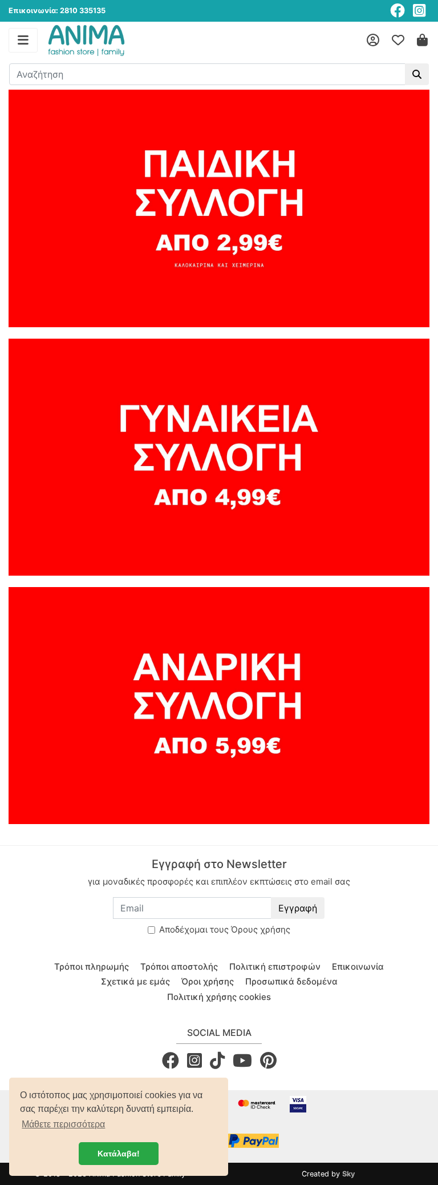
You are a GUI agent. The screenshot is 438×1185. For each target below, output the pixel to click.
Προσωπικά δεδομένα (291, 981)
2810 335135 (83, 10)
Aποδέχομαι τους (224, 929)
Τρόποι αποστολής (179, 966)
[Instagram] (419, 10)
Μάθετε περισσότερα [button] (63, 1124)
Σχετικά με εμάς (135, 981)
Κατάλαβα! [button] (119, 1153)
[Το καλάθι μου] (422, 41)
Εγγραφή (297, 908)
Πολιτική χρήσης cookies (219, 996)
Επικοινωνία (358, 966)
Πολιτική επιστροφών (275, 966)
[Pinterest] (268, 1060)
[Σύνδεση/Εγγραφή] (373, 41)
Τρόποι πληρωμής (91, 966)
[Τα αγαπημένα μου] (398, 41)
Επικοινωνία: (33, 10)
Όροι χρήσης (207, 981)
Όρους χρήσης (260, 929)
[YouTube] (242, 1060)
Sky (348, 1174)
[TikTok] (217, 1060)
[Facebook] (397, 10)
